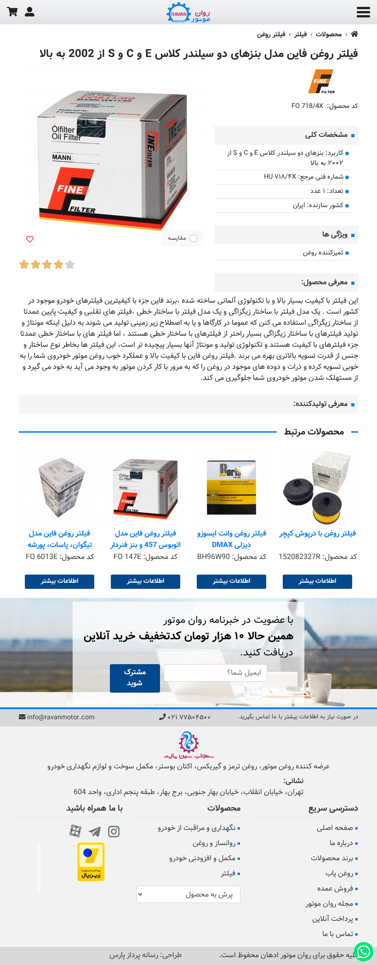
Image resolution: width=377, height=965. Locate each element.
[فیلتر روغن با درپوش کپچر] (317, 487)
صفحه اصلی (335, 828)
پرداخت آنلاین (332, 919)
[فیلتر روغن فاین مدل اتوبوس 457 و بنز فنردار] (145, 487)
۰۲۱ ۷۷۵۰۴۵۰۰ (189, 718)
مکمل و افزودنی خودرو (202, 858)
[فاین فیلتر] (321, 81)
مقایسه (177, 238)
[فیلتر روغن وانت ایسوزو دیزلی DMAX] (231, 487)
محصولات (329, 34)
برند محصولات (332, 858)
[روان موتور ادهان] (188, 12)
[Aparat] (75, 830)
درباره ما (341, 843)
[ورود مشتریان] (29, 12)
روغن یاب (339, 874)
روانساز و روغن (214, 843)
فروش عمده (335, 889)
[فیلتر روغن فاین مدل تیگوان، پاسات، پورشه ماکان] (59, 487)
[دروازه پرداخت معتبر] (91, 862)
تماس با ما (337, 934)
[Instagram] (114, 830)
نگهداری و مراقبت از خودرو (196, 828)
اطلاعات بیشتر (317, 581)
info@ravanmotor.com (61, 718)
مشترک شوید (135, 678)
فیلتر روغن (271, 34)
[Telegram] (94, 830)
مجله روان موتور (329, 904)
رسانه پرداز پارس (133, 955)
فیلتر (300, 34)
